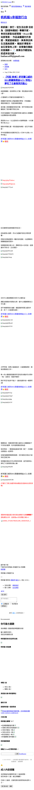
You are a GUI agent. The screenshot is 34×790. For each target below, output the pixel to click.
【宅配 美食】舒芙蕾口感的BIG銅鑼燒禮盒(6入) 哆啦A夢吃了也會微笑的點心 (18, 80)
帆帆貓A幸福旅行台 (14, 17)
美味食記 (15, 585)
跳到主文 (4, 22)
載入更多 (4, 594)
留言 (17, 580)
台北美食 (15, 587)
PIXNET (9, 759)
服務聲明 (20, 761)
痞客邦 (13, 580)
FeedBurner (22, 754)
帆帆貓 (3, 569)
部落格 (7, 66)
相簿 (6, 64)
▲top (2, 591)
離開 (11, 786)
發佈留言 (4, 606)
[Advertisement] (17, 161)
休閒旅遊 (16, 60)
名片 (6, 69)
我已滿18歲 (5, 786)
